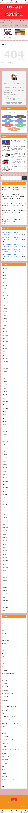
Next (27, 33)
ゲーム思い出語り (21, 802)
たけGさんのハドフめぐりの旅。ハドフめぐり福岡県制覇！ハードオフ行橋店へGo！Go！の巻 (14, 204)
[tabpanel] (7, 33)
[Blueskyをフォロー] (12, 103)
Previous (1, 33)
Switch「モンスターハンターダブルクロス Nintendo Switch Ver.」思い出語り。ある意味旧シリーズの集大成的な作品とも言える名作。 (14, 196)
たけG (14, 81)
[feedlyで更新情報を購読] (19, 103)
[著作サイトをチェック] (7, 103)
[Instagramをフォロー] (14, 103)
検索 (2, 175)
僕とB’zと (21, 805)
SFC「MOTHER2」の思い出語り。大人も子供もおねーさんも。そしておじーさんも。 (14, 188)
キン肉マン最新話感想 (7, 802)
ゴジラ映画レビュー (7, 806)
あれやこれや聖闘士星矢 (20, 806)
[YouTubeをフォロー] (16, 103)
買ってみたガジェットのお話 (7, 805)
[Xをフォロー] (9, 103)
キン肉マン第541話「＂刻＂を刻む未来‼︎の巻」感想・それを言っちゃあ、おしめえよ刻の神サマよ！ (14, 212)
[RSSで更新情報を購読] (21, 103)
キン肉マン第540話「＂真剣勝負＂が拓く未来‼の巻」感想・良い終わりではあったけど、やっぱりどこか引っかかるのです (14, 221)
